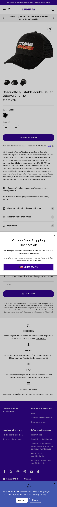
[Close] (54, 483)
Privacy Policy (39, 495)
